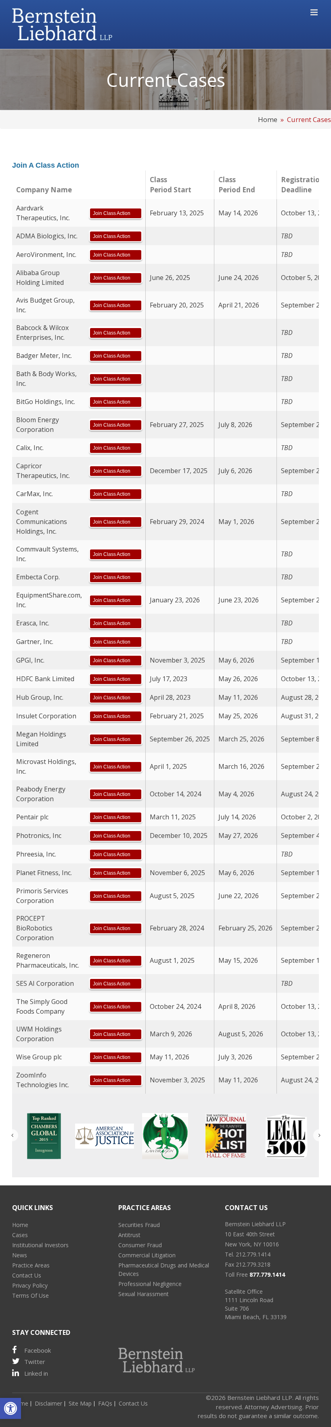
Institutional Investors (40, 1245)
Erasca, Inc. (32, 623)
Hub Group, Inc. (39, 697)
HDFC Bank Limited (45, 678)
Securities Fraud (139, 1225)
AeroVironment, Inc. (46, 254)
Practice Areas (31, 1265)
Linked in (36, 1373)
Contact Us (26, 1275)
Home (267, 119)
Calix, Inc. (30, 447)
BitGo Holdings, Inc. (45, 401)
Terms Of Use (30, 1295)
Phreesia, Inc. (36, 854)
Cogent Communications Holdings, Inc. (41, 521)
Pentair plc (32, 816)
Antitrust (129, 1235)
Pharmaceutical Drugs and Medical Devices (163, 1269)
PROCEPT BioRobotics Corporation (35, 928)
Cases (20, 1235)
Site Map (80, 1403)
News (19, 1255)
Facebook (37, 1350)
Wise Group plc (39, 1056)
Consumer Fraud (140, 1245)
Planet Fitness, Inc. (44, 872)
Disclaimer (48, 1403)
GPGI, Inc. (30, 660)
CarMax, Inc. (34, 493)
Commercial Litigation (147, 1255)
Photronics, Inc (38, 835)
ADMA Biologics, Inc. (47, 236)
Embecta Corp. (38, 576)
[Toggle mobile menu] (314, 12)
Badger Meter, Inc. (44, 355)
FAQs (105, 1403)
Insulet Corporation (46, 715)
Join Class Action (111, 213)
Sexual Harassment (143, 1294)
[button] (10, 1408)
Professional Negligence (150, 1284)
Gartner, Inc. (34, 641)
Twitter (34, 1362)
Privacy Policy (30, 1285)
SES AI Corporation (45, 983)
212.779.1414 (253, 1254)
